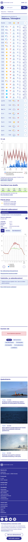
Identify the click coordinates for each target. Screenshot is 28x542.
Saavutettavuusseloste (6, 495)
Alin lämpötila (8, 345)
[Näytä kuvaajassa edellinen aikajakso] (4, 266)
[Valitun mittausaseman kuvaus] (26, 218)
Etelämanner (3, 512)
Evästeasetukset (4, 498)
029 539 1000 (4, 484)
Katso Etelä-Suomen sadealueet (8, 287)
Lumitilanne (14, 347)
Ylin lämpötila (19, 342)
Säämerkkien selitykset (6, 180)
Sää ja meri (3, 11)
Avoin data (3, 507)
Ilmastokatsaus (4, 506)
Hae (24, 7)
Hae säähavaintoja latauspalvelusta (9, 271)
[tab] (2, 230)
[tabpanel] (14, 250)
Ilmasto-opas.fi (4, 504)
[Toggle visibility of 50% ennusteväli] (9, 173)
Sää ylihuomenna (9, 342)
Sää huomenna (17, 339)
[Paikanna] (2, 7)
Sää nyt (9, 339)
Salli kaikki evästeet (14, 538)
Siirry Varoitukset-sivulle (7, 194)
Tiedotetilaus (4, 497)
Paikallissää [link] (10, 11)
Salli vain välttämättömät (14, 534)
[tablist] (14, 231)
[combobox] (13, 7)
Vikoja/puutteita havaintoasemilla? (9, 273)
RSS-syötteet (4, 492)
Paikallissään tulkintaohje (7, 179)
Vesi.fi (2, 509)
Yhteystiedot (3, 489)
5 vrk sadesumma (18, 345)
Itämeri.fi (2, 511)
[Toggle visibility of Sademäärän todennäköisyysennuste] (14, 172)
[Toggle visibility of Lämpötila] (11, 264)
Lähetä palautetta (4, 491)
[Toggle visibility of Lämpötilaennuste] (9, 174)
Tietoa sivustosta (4, 494)
